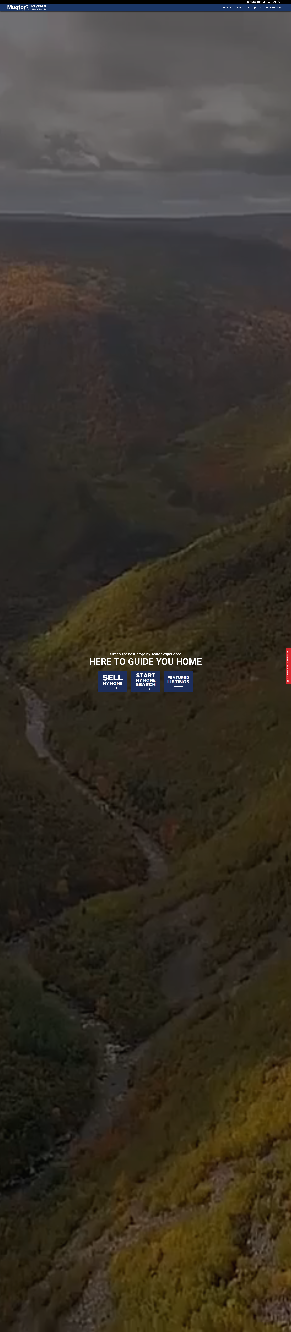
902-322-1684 (255, 2)
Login (267, 2)
